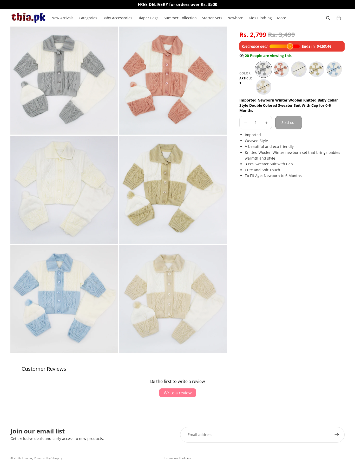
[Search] (328, 18)
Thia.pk (27, 458)
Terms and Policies (177, 458)
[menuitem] (281, 18)
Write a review (178, 393)
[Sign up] (336, 434)
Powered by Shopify (48, 458)
